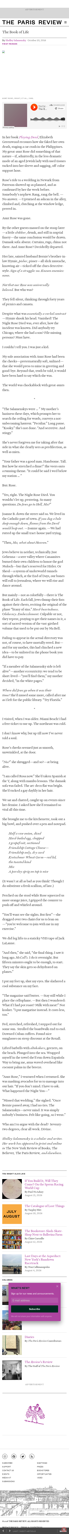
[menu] (65, 22)
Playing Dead (28, 137)
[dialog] (34, 1304)
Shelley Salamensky (16, 40)
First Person (9, 43)
